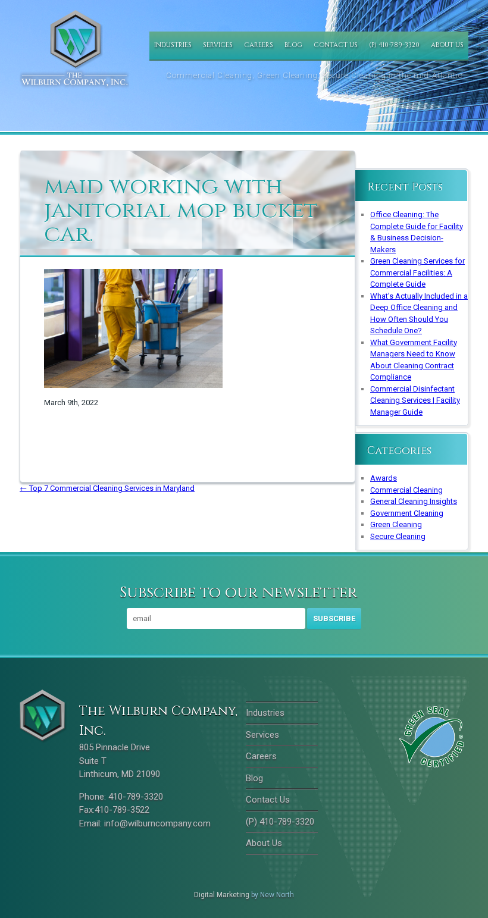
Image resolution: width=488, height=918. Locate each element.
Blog (293, 44)
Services (218, 44)
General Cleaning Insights (413, 501)
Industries (173, 44)
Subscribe (334, 618)
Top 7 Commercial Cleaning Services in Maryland (107, 488)
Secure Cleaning (398, 536)
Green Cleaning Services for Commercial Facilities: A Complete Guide (417, 272)
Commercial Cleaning (406, 489)
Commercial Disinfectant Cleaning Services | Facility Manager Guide (415, 400)
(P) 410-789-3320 (394, 44)
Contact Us (336, 44)
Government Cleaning (406, 513)
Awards (383, 478)
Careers (258, 44)
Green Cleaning (396, 524)
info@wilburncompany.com (157, 823)
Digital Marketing (221, 895)
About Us (447, 44)
